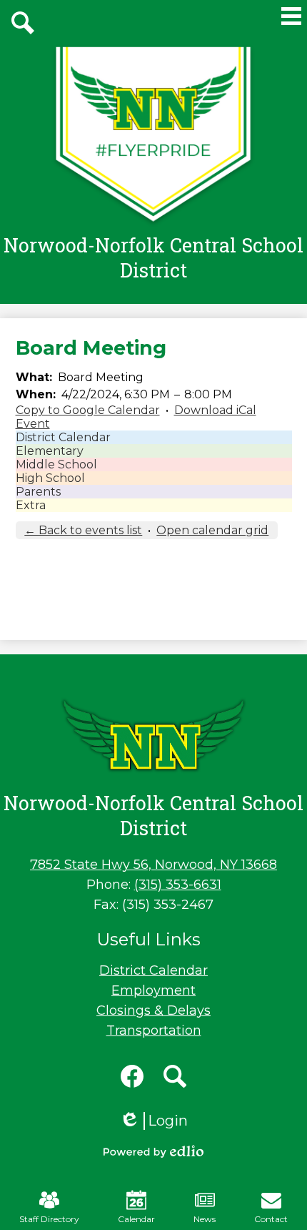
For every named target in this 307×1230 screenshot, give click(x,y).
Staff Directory (49, 1219)
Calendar (136, 1219)
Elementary (50, 451)
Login (153, 1121)
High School (50, 478)
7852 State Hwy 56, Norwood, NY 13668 (153, 864)
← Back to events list (83, 530)
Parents (38, 491)
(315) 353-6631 (177, 884)
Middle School (56, 464)
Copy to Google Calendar (88, 410)
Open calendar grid (212, 530)
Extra (31, 505)
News (204, 1219)
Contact (271, 1219)
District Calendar (63, 437)
